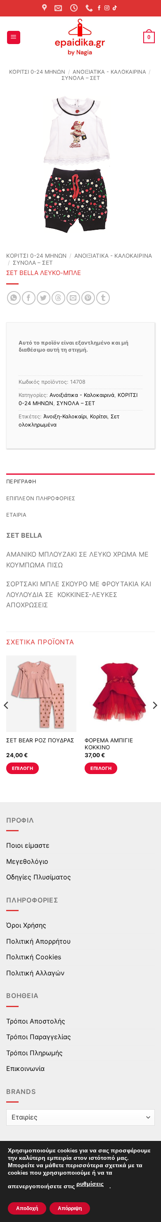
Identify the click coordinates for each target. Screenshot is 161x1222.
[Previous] (7, 722)
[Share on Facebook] (29, 298)
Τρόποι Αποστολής (35, 1021)
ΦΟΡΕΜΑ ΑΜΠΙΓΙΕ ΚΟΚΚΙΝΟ (109, 744)
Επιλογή (22, 768)
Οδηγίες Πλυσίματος (38, 877)
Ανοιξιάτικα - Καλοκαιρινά (109, 72)
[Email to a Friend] (73, 298)
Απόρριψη (70, 1208)
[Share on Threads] (58, 298)
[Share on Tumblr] (103, 298)
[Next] (154, 722)
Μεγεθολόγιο (27, 861)
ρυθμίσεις (90, 1184)
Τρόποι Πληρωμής (34, 1053)
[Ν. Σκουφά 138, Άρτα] (45, 8)
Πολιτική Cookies (33, 957)
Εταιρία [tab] (16, 515)
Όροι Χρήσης (26, 925)
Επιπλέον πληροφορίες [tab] (40, 498)
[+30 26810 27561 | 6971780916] (90, 8)
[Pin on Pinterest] (88, 298)
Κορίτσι (98, 416)
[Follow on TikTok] (114, 8)
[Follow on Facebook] (99, 8)
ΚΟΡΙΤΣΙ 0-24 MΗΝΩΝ (37, 72)
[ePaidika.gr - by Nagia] (80, 37)
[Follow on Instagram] (106, 8)
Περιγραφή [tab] (21, 481)
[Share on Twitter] (43, 298)
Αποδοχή (27, 1208)
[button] (13, 37)
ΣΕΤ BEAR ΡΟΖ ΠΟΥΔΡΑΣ (40, 740)
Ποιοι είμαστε (28, 845)
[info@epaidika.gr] (59, 8)
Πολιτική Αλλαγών (35, 973)
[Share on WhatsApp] (14, 298)
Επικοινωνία (25, 1068)
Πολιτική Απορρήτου (38, 941)
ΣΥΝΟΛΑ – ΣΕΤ (81, 78)
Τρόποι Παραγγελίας (38, 1037)
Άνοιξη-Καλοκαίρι (65, 416)
